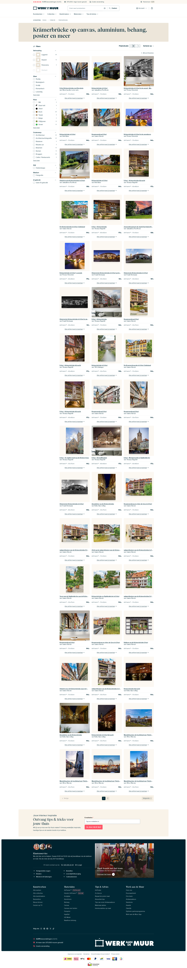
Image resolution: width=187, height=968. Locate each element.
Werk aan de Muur (135, 887)
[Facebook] (47, 929)
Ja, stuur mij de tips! (93, 827)
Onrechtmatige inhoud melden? (100, 954)
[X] (50, 929)
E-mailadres (89, 817)
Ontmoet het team (104, 874)
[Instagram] (41, 929)
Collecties (50, 14)
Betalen (38, 874)
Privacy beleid (115, 954)
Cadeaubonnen (71, 877)
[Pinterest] (44, 929)
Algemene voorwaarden (75, 954)
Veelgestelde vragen (43, 871)
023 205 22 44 (69, 865)
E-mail (80, 865)
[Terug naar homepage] (45, 8)
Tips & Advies (91, 14)
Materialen (78, 14)
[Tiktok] (53, 929)
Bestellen (69, 871)
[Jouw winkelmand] (152, 8)
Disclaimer (86, 954)
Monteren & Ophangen (44, 877)
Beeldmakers (64, 14)
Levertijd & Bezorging (73, 874)
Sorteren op (147, 46)
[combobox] (85, 8)
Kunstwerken (37, 14)
